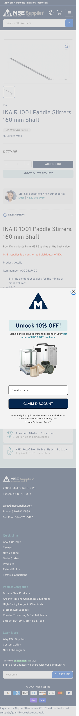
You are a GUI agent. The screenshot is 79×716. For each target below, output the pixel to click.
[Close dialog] (73, 292)
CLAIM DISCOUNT (38, 403)
